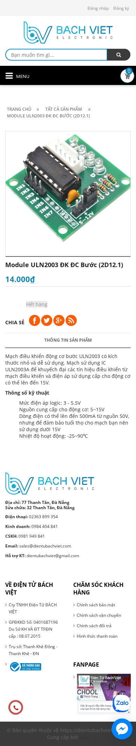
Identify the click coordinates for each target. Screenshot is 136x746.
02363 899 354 (31, 517)
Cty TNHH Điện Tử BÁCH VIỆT (33, 608)
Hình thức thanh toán (97, 636)
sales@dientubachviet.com (38, 546)
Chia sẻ (14, 322)
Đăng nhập (98, 8)
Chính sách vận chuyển (99, 615)
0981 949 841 (25, 536)
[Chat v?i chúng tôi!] (122, 728)
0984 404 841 (31, 526)
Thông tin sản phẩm (68, 340)
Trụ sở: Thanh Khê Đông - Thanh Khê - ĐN (33, 650)
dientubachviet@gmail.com (42, 556)
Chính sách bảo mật (96, 605)
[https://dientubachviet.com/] (49, 483)
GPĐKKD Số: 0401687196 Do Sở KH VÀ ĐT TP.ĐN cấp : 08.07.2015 (33, 629)
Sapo (84, 737)
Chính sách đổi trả (94, 626)
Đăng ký (121, 8)
